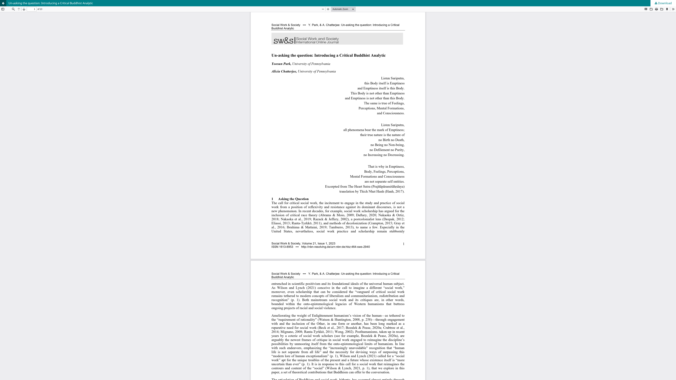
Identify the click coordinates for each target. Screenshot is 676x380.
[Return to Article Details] (3, 3)
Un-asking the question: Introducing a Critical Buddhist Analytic (50, 3)
